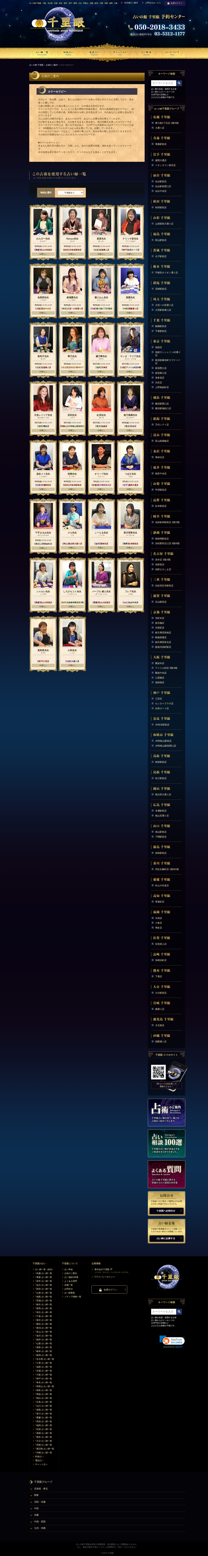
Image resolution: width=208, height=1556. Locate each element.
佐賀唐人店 (161, 944)
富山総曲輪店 (162, 441)
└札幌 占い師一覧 (43, 1273)
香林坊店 (159, 457)
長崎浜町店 (161, 960)
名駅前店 (159, 564)
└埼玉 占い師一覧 (43, 1312)
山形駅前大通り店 (164, 223)
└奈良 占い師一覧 (43, 1382)
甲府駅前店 (161, 489)
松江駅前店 (161, 778)
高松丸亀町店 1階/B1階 (167, 869)
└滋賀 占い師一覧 (43, 1367)
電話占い (39, 1460)
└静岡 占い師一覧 (43, 1355)
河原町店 (159, 627)
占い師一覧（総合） (44, 1269)
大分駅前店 (161, 993)
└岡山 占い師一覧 (43, 1398)
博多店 (158, 927)
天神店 (158, 918)
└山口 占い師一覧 (43, 1406)
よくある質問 (70, 1281)
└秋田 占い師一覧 (43, 1289)
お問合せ (68, 1289)
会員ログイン (176, 3)
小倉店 (158, 923)
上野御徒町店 (162, 387)
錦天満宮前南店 (163, 632)
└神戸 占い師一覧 (43, 1378)
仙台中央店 (161, 191)
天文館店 (159, 1025)
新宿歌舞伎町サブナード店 (167, 362)
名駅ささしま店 (163, 569)
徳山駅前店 (161, 832)
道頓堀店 (159, 682)
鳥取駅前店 (161, 762)
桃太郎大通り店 (163, 794)
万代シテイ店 (162, 424)
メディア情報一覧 (72, 1296)
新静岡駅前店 (162, 538)
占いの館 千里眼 (36, 65)
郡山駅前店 (161, 240)
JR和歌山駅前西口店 (165, 745)
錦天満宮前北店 (163, 642)
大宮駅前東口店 (163, 310)
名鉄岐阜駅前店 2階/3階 (167, 522)
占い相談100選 (71, 1277)
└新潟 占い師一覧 (43, 1328)
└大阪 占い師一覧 (43, 1374)
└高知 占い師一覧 (43, 1421)
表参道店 (159, 377)
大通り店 (159, 128)
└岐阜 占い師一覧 (43, 1351)
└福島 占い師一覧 (43, 1296)
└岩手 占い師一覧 (43, 1281)
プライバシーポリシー (104, 1277)
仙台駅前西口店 (163, 186)
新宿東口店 (161, 373)
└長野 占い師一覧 (43, 1347)
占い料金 (68, 1269)
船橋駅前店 (161, 326)
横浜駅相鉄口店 (163, 408)
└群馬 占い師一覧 (43, 1308)
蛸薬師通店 (161, 637)
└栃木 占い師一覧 (43, 1304)
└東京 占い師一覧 (43, 1320)
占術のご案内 (52, 65)
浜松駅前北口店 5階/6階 (167, 543)
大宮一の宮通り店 (164, 305)
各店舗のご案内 (131, 3)
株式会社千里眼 (102, 1269)
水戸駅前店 (161, 256)
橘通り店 (159, 1009)
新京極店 (159, 623)
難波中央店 (161, 673)
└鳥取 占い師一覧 (43, 1390)
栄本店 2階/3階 (162, 559)
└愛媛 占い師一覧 (43, 1417)
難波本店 (159, 663)
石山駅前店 (161, 602)
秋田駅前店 (161, 207)
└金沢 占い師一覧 (43, 1335)
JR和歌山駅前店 (163, 741)
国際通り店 (161, 1041)
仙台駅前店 (161, 181)
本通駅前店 (161, 810)
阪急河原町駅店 (163, 647)
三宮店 (158, 698)
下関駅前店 (161, 836)
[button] (172, 1341)
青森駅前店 (161, 144)
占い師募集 (69, 1293)
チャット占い (41, 1464)
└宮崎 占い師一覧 (43, 1445)
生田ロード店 (162, 708)
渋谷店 (158, 382)
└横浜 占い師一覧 (43, 1324)
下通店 (158, 976)
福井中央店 (161, 473)
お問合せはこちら (153, 3)
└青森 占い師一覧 (43, 1277)
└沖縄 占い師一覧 (43, 1452)
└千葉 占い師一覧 (43, 1316)
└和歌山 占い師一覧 (44, 1386)
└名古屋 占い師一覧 (44, 1359)
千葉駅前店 (161, 331)
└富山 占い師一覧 (43, 1332)
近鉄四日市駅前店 (164, 585)
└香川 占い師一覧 (43, 1413)
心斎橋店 (159, 677)
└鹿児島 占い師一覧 (44, 1448)
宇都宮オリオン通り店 (166, 272)
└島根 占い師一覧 (43, 1394)
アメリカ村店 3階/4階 (166, 668)
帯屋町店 (159, 901)
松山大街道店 (162, 885)
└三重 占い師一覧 (43, 1363)
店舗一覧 (68, 1285)
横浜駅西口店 (162, 403)
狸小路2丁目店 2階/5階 (167, 123)
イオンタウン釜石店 (165, 165)
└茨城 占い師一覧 (43, 1300)
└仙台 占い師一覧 (43, 1285)
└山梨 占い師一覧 (43, 1343)
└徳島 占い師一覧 (43, 1410)
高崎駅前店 (161, 289)
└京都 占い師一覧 (43, 1371)
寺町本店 (159, 618)
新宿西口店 (161, 368)
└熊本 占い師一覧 (43, 1437)
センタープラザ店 (164, 703)
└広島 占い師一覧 (43, 1402)
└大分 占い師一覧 (43, 1441)
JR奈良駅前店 (162, 724)
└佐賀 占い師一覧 (43, 1429)
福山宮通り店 (162, 815)
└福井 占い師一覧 (43, 1339)
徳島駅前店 (161, 853)
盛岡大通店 (161, 160)
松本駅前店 (161, 506)
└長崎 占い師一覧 (43, 1433)
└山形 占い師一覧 (43, 1293)
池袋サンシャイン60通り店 (168, 354)
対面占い (39, 1456)
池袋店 (158, 347)
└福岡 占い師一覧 (43, 1425)
